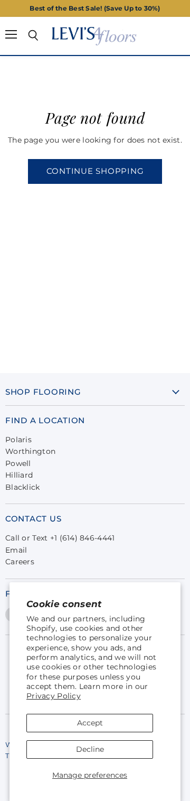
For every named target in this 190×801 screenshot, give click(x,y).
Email (16, 550)
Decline (90, 749)
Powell (18, 463)
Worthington (30, 451)
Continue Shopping (95, 171)
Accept (90, 723)
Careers (19, 561)
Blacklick (22, 487)
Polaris (18, 439)
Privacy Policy (53, 696)
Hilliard (19, 475)
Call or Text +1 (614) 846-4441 (60, 538)
